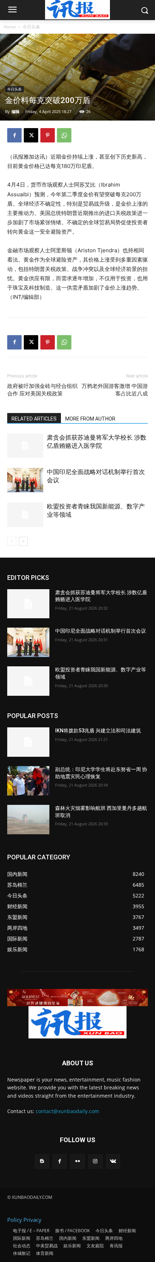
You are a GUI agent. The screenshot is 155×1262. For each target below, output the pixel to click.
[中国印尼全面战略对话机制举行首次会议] (25, 480)
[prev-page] (11, 541)
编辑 (15, 111)
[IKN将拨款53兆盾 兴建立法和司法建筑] (28, 742)
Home (10, 27)
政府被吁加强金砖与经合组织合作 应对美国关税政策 (42, 390)
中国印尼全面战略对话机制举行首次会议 (100, 631)
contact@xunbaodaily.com (67, 1111)
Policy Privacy (24, 1219)
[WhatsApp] (64, 135)
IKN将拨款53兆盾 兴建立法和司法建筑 (98, 730)
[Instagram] (95, 1161)
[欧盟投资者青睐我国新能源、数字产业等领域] (25, 514)
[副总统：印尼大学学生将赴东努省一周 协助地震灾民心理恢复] (28, 781)
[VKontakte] (113, 1161)
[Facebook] (14, 135)
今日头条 (31, 27)
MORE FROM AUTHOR (90, 419)
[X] (31, 135)
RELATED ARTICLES (34, 419)
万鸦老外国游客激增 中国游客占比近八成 (114, 390)
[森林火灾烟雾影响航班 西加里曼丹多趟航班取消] (28, 819)
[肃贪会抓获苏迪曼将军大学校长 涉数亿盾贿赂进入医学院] (25, 445)
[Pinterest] (47, 135)
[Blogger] (42, 1161)
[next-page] (23, 541)
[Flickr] (77, 1161)
